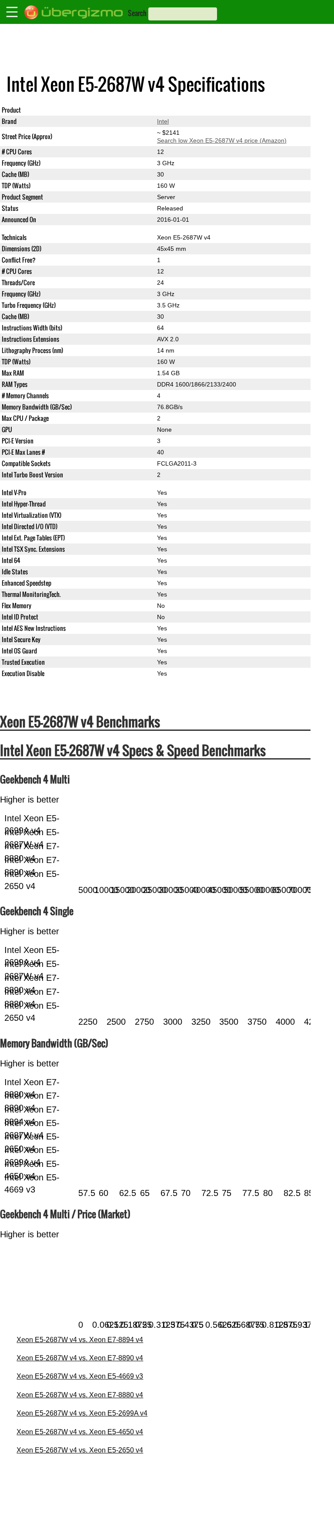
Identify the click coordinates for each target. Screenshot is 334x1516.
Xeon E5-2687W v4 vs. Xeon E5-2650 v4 (80, 1450)
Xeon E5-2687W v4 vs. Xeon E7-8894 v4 (80, 1339)
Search (137, 13)
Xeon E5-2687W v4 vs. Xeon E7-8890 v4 (80, 1358)
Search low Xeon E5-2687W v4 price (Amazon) (222, 140)
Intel (163, 121)
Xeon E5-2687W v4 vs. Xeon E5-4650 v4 (80, 1432)
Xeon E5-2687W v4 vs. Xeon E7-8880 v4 (80, 1395)
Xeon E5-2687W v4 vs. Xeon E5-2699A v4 (82, 1413)
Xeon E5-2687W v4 (183, 110)
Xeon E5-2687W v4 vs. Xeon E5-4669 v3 (80, 1376)
